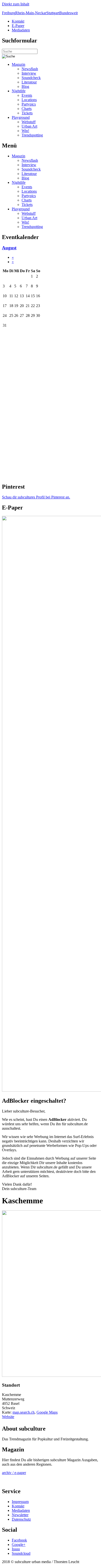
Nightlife (18, 91)
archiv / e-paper (14, 1473)
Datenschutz (21, 1519)
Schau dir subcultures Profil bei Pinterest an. (36, 497)
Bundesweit (68, 13)
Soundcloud (21, 1553)
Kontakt (18, 21)
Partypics (29, 104)
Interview (29, 73)
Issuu (16, 1549)
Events (27, 95)
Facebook (19, 1540)
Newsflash (30, 69)
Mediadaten (21, 30)
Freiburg (8, 13)
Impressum (20, 1502)
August (9, 247)
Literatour (29, 82)
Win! (25, 131)
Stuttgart (52, 13)
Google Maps (47, 1412)
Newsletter (20, 1515)
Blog (25, 86)
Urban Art (29, 126)
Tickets (27, 113)
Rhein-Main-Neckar (30, 13)
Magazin (18, 64)
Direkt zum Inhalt (15, 4)
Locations (29, 100)
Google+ (18, 1544)
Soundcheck (31, 78)
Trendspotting (32, 135)
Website (8, 1417)
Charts (27, 109)
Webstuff (29, 122)
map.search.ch (24, 1412)
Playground (21, 117)
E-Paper (18, 26)
